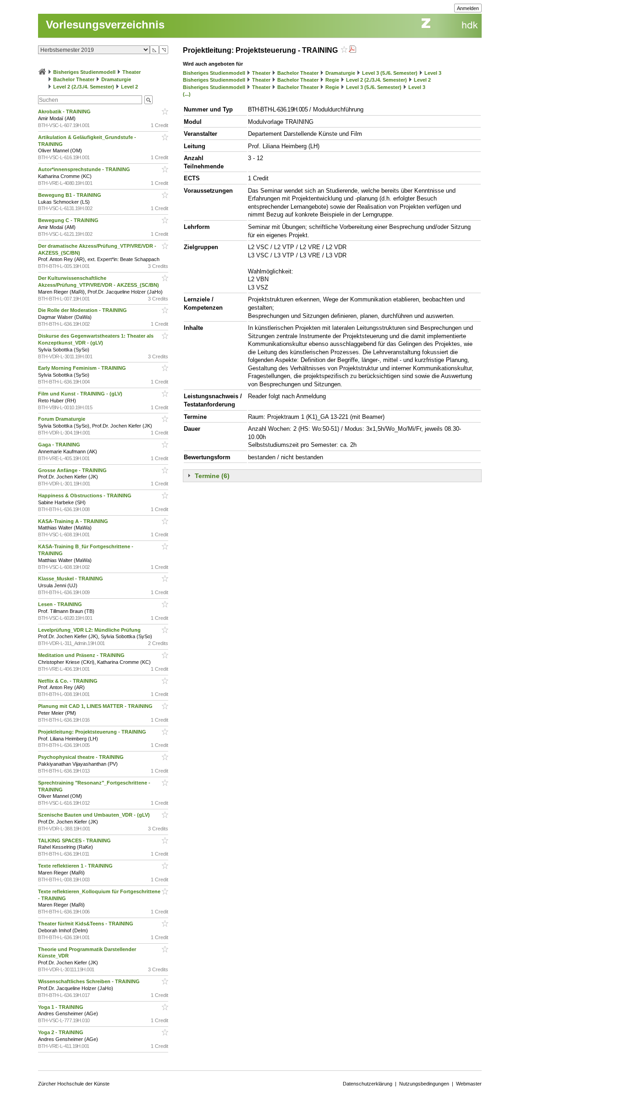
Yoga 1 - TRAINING (61, 1007)
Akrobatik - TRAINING (65, 111)
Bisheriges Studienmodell (84, 72)
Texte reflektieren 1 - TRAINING (76, 865)
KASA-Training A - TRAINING (74, 521)
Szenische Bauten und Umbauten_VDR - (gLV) (94, 815)
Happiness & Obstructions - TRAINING (85, 495)
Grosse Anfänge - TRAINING (73, 470)
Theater (131, 72)
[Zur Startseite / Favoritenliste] (42, 72)
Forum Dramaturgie (62, 419)
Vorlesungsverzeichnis (105, 24)
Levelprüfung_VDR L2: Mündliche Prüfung (90, 630)
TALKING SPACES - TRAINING (75, 840)
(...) (187, 94)
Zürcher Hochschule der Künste (74, 1083)
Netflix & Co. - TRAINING (68, 681)
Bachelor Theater (73, 79)
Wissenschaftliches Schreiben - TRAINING (89, 981)
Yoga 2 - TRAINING (61, 1032)
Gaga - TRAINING (60, 444)
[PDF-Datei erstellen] (352, 50)
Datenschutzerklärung (367, 1083)
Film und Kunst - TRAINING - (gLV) (81, 393)
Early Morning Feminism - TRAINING (82, 368)
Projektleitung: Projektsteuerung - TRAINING (93, 732)
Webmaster (469, 1083)
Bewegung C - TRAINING (69, 220)
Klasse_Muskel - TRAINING (71, 578)
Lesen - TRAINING (60, 604)
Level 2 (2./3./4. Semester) (83, 86)
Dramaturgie (116, 79)
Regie (332, 80)
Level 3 (432, 73)
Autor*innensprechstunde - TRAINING (85, 169)
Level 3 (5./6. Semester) (389, 73)
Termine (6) (212, 475)
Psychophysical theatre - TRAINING (81, 757)
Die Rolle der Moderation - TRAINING (83, 310)
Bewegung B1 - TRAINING (70, 195)
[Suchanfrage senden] (148, 99)
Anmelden (468, 8)
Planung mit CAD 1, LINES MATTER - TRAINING (96, 706)
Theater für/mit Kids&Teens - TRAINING (86, 923)
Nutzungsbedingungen (424, 1083)
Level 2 (129, 86)
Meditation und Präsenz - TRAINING (82, 655)
